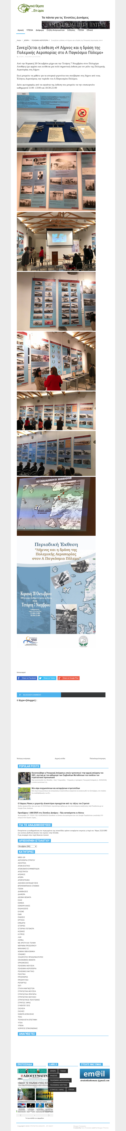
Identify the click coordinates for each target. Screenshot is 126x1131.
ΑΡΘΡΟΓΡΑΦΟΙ (24, 880)
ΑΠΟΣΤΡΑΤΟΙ (23, 872)
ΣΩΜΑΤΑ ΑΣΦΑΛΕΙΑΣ (26, 1014)
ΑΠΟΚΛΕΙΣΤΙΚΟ (24, 866)
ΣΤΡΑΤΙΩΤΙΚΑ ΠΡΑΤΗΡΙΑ (27, 994)
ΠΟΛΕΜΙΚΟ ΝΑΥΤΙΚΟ (26, 971)
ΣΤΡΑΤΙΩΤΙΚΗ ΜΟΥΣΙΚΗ (27, 997)
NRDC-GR (21, 857)
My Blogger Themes (102, 1128)
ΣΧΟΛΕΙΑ (21, 1008)
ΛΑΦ (19, 937)
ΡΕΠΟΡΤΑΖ (22, 983)
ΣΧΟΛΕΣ (21, 1011)
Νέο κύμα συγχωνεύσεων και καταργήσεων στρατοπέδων (56, 788)
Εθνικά (90, 30)
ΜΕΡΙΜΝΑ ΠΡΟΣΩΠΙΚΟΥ (27, 946)
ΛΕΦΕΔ (21, 940)
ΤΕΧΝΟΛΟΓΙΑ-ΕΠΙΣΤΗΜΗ (27, 1020)
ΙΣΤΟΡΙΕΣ (21, 926)
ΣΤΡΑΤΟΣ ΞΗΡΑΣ (24, 1003)
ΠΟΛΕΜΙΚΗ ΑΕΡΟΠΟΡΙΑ (32, 56)
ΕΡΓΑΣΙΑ (21, 920)
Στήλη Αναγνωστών (56, 30)
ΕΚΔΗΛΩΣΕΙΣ (23, 909)
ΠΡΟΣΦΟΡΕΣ (23, 977)
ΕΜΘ (20, 914)
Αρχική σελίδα (60, 758)
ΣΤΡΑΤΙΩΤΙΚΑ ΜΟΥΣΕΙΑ (27, 991)
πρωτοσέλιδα (31, 1118)
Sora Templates (86, 1128)
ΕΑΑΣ (20, 900)
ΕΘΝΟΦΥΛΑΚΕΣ (24, 906)
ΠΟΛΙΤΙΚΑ (21, 974)
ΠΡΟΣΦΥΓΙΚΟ (23, 980)
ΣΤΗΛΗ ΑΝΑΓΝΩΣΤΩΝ (26, 988)
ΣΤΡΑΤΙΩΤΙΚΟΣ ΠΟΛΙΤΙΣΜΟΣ (29, 1000)
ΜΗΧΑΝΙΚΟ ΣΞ (23, 948)
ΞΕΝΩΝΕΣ (21, 954)
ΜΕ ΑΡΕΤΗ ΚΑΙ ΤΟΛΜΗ (27, 943)
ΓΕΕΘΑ (81, 30)
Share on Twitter (49, 678)
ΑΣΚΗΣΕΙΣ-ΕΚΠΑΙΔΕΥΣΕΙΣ (28, 883)
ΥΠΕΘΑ (29, 30)
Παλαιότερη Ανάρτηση (97, 758)
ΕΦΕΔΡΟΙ (21, 923)
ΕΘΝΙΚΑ (21, 903)
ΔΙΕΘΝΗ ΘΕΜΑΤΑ (24, 897)
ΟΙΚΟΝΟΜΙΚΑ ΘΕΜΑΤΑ (26, 960)
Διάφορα (40, 30)
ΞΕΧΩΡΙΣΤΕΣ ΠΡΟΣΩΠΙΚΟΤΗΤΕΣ (30, 957)
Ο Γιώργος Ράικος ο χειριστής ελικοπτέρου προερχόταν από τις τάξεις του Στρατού (53, 803)
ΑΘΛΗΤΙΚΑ (22, 863)
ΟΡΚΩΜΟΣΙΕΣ (23, 963)
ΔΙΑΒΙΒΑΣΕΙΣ (23, 891)
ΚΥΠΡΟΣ (21, 934)
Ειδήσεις (71, 30)
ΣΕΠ (19, 986)
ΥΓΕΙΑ (20, 1023)
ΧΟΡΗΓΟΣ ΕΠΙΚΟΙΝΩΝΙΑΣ (28, 1028)
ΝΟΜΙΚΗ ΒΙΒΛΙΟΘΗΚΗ (26, 951)
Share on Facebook (29, 678)
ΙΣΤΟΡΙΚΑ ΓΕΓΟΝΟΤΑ (26, 929)
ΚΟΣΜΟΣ (21, 931)
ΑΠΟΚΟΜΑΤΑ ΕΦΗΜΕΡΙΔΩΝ (28, 869)
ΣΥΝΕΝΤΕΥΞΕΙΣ (24, 1005)
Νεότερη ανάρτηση (23, 758)
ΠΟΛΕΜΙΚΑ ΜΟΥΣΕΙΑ (26, 966)
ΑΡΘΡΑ (21, 56)
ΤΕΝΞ (20, 1017)
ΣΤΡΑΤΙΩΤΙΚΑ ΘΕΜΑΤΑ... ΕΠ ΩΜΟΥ (41, 1126)
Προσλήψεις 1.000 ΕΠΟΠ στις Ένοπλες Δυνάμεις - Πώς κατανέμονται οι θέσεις (51, 813)
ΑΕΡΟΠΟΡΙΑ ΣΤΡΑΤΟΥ (26, 860)
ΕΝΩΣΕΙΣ (21, 917)
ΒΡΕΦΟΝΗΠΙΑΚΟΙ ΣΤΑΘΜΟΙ (28, 886)
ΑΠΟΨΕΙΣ (21, 874)
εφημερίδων (40, 1118)
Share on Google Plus (70, 678)
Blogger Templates (79, 1126)
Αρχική (21, 30)
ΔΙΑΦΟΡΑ (21, 894)
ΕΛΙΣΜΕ (21, 911)
